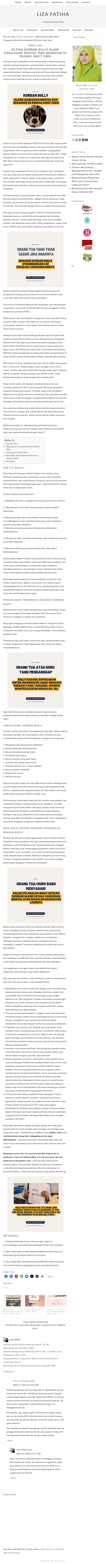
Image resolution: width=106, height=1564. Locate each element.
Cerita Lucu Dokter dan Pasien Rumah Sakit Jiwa (56, 1311)
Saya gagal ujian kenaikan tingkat (18, 1348)
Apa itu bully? (12, 443)
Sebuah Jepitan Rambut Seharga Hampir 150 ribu (26, 1344)
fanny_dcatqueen (21, 1380)
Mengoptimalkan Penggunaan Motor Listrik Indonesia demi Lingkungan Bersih (85, 181)
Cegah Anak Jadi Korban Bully (33, 1310)
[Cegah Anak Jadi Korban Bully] (35, 1300)
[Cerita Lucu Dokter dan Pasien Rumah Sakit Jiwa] (57, 1300)
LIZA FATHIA (53, 14)
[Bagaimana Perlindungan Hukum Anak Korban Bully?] (13, 1300)
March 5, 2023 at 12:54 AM (25, 1384)
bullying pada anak (30, 1325)
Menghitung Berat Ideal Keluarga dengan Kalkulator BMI (29, 1365)
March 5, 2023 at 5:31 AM (28, 1453)
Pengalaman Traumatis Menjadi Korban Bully (23, 448)
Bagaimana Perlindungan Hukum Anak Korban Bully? (13, 1311)
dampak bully (49, 1325)
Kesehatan (42, 1322)
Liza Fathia (61, 1561)
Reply (10, 1440)
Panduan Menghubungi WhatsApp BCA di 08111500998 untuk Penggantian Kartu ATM (87, 170)
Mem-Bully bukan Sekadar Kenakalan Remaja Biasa (22, 456)
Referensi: (10, 461)
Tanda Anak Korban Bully (17, 452)
